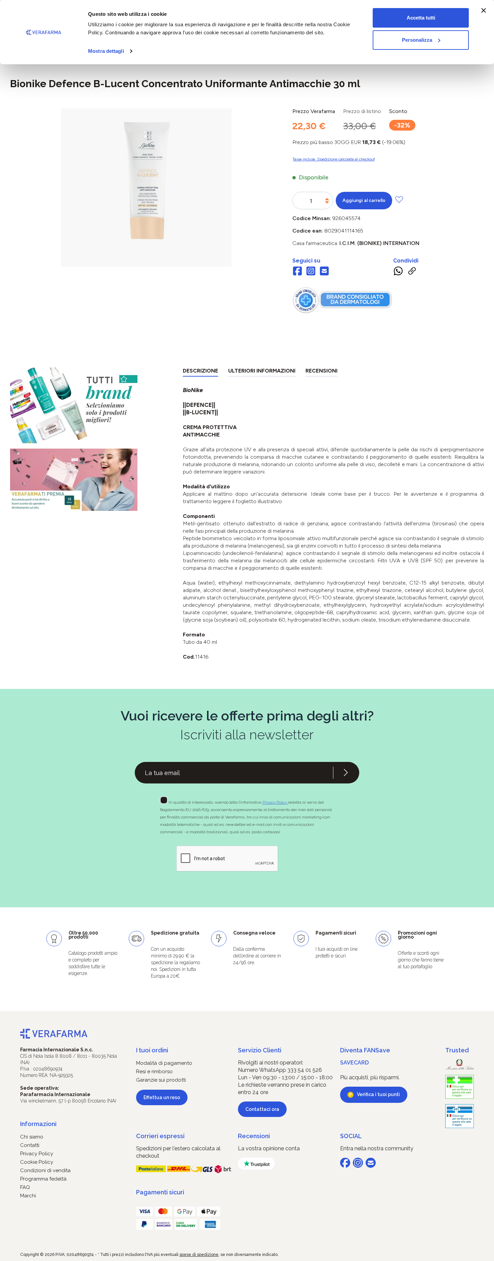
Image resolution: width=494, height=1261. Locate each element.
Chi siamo (31, 1137)
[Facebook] (297, 272)
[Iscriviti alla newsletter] (345, 772)
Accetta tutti (421, 18)
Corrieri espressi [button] (160, 1136)
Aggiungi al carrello (363, 200)
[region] (146, 187)
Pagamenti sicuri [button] (160, 1192)
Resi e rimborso (154, 1072)
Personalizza (417, 40)
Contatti (29, 1145)
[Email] (324, 272)
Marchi (28, 1196)
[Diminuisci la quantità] (327, 202)
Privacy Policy (275, 802)
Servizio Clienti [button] (259, 1050)
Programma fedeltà (43, 1179)
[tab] (200, 372)
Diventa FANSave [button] (365, 1050)
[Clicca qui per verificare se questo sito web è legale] (459, 1087)
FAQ (25, 1187)
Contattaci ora (262, 1109)
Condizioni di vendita (45, 1170)
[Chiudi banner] (483, 10)
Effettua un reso (161, 1097)
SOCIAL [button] (351, 1136)
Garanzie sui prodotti (161, 1080)
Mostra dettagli (106, 51)
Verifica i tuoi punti (378, 1094)
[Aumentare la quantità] (327, 199)
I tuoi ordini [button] (152, 1050)
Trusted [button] (457, 1050)
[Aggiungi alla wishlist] (399, 199)
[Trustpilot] (256, 1163)
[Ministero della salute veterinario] (459, 1116)
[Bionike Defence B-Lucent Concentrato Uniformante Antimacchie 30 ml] (146, 180)
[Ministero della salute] (459, 1064)
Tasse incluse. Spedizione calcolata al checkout (333, 159)
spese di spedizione (198, 1254)
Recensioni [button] (254, 1136)
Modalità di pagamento (164, 1063)
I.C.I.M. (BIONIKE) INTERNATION (379, 243)
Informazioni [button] (38, 1123)
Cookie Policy (36, 1162)
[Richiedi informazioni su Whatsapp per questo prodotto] (398, 272)
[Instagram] (311, 272)
